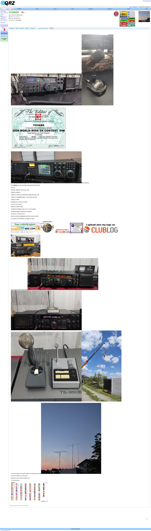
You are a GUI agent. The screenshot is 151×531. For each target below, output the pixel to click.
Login (146, 8)
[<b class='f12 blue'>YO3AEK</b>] (144, 21)
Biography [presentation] (12, 28)
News (37, 8)
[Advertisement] (77, 518)
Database (19, 8)
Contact (128, 8)
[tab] (12, 28)
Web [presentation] (27, 28)
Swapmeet (91, 8)
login (130, 7)
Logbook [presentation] (22, 28)
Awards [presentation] (33, 28)
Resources (110, 8)
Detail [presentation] (17, 28)
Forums (54, 8)
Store (72, 8)
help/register (134, 7)
